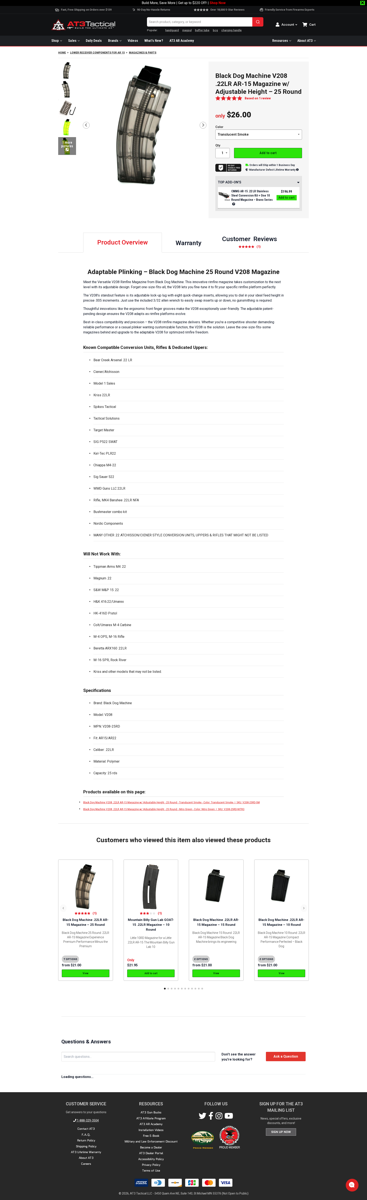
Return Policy (86, 1140)
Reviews (249, 242)
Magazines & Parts (142, 52)
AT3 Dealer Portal (151, 1153)
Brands (113, 41)
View (85, 973)
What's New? (153, 41)
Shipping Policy (86, 1146)
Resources (280, 41)
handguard (172, 30)
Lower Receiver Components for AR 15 (97, 52)
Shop (55, 41)
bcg (215, 30)
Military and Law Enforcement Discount (151, 1141)
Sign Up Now (281, 1132)
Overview (122, 242)
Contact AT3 (86, 1129)
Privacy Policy (151, 1165)
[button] (165, 988)
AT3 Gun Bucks (151, 1112)
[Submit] (257, 22)
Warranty (188, 243)
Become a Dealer (151, 1147)
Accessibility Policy (151, 1159)
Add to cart (268, 153)
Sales (72, 41)
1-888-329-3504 (87, 1120)
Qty (217, 145)
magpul (187, 30)
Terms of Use (151, 1170)
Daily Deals (94, 41)
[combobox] (205, 22)
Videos (133, 41)
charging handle (231, 30)
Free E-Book (151, 1136)
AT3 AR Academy (181, 41)
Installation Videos (151, 1130)
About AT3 (305, 41)
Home (62, 52)
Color (219, 127)
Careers (86, 1164)
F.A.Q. (86, 1135)
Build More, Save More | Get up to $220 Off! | (184, 3)
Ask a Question (286, 1056)
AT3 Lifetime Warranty (86, 1152)
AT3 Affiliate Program (151, 1118)
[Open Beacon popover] (352, 1185)
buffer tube (202, 30)
